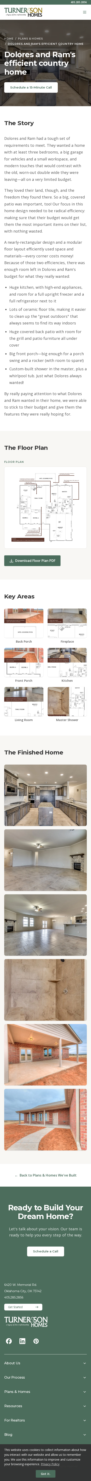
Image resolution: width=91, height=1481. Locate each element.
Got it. (45, 1474)
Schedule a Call (45, 1251)
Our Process (14, 1377)
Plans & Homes (30, 38)
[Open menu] (85, 12)
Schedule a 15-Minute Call (31, 87)
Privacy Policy (50, 1464)
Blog (8, 1435)
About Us (12, 1363)
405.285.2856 (79, 2)
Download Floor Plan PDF (35, 560)
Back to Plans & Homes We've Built (46, 1175)
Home (9, 38)
